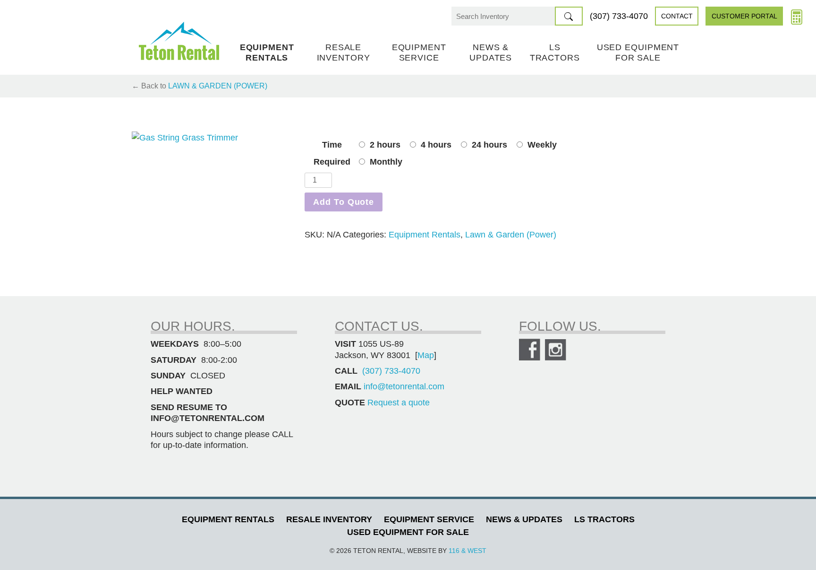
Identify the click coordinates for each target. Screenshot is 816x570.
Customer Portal (744, 16)
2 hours (385, 144)
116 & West (467, 550)
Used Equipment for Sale (638, 52)
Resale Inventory (343, 52)
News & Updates (490, 52)
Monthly (386, 162)
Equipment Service (419, 52)
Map (425, 355)
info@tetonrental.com (404, 386)
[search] (569, 16)
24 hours (489, 144)
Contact (677, 16)
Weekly (542, 144)
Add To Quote (343, 202)
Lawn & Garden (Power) (217, 86)
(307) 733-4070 (619, 16)
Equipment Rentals (267, 52)
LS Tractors (555, 52)
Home (179, 41)
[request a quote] (796, 16)
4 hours (436, 144)
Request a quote (398, 402)
